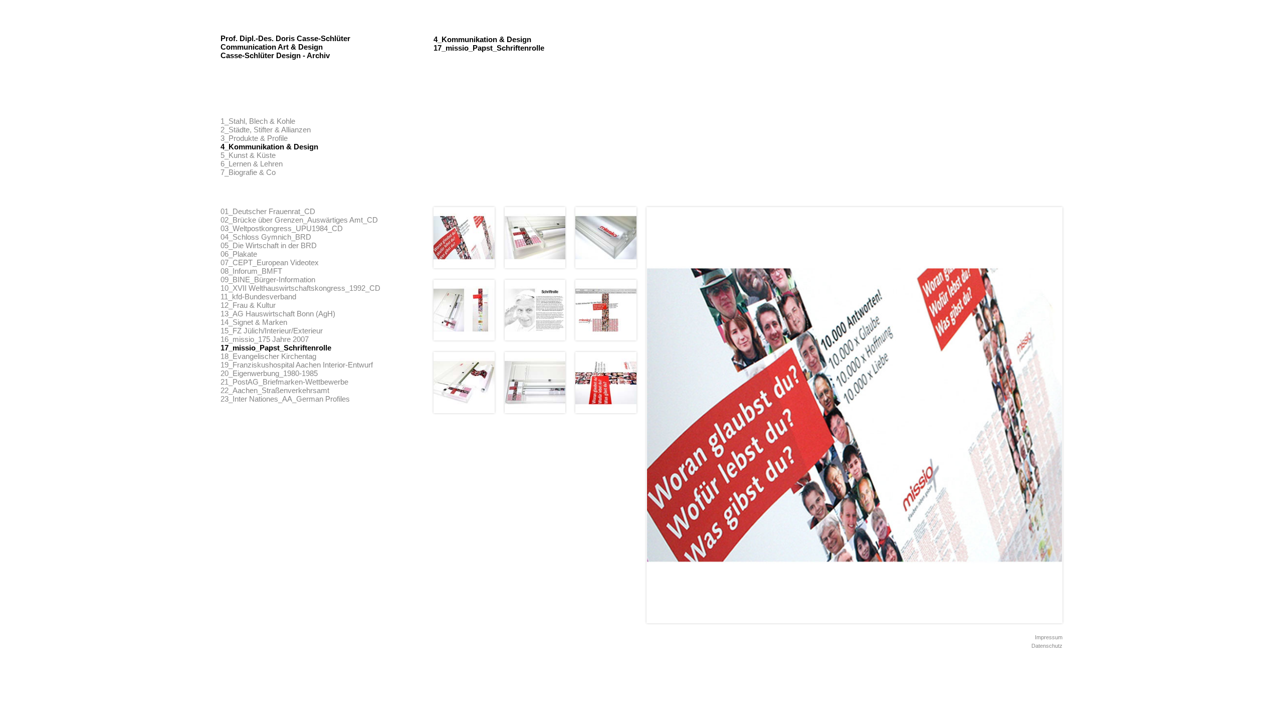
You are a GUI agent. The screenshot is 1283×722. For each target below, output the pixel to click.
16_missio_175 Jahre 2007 (265, 339)
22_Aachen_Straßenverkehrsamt (275, 390)
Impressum (1048, 637)
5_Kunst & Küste (248, 155)
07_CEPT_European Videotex (270, 262)
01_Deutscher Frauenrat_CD (268, 211)
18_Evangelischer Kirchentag (268, 356)
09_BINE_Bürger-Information (268, 279)
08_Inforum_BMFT (251, 271)
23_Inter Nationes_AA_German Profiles (285, 399)
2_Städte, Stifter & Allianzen (266, 129)
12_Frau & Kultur (248, 305)
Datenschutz (1046, 646)
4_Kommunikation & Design (269, 146)
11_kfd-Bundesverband (258, 296)
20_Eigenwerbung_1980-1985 (269, 373)
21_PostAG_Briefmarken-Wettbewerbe (284, 382)
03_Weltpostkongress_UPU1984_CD (282, 228)
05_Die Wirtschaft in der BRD (269, 245)
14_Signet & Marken (254, 322)
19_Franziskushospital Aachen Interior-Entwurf (297, 364)
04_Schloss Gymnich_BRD (266, 237)
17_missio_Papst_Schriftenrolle (276, 347)
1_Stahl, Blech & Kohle (258, 121)
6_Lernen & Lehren (252, 163)
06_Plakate (239, 254)
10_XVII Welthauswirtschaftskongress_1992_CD (300, 288)
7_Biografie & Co (248, 172)
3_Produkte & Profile (254, 138)
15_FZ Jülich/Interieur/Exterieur (272, 330)
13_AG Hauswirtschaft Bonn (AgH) (278, 313)
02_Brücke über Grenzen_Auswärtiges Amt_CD (299, 220)
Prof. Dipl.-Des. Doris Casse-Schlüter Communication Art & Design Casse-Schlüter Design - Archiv (285, 47)
